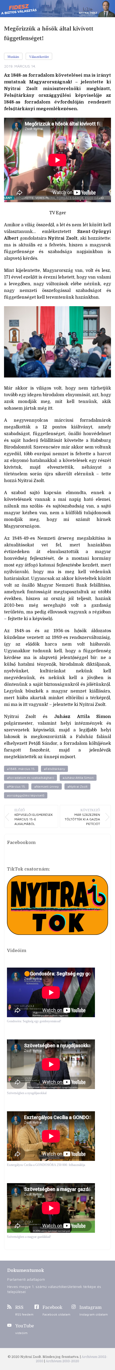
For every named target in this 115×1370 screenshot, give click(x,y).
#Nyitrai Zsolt (77, 786)
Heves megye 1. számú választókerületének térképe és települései (54, 1289)
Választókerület (39, 57)
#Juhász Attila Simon (78, 778)
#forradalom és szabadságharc (30, 778)
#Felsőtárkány (54, 769)
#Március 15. (16, 786)
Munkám (13, 57)
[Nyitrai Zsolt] (57, 8)
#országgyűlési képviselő (25, 795)
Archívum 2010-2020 (62, 1361)
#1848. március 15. (21, 769)
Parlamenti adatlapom (26, 1279)
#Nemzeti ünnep (46, 786)
